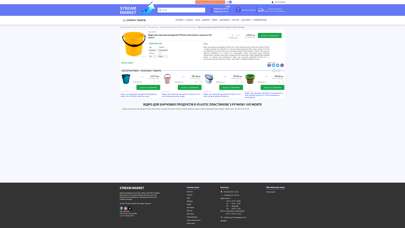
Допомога (225, 20)
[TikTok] (130, 208)
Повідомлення (260, 20)
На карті (224, 220)
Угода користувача (193, 220)
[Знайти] (160, 10)
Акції (197, 20)
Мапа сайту (191, 223)
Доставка (246, 20)
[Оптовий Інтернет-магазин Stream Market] (137, 13)
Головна (179, 20)
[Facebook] (121, 208)
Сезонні (189, 20)
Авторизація (280, 2)
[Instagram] (125, 208)
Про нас (235, 20)
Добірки (205, 20)
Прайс (214, 20)
